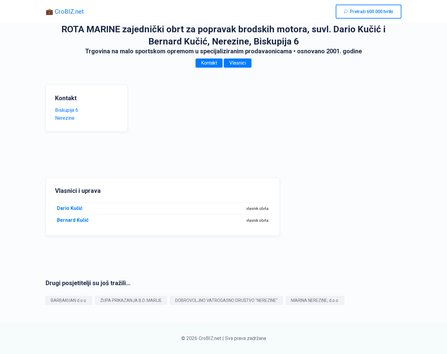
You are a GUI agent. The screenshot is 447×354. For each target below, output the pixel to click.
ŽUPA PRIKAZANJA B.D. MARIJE (131, 300)
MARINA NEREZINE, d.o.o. (315, 300)
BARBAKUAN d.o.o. (69, 300)
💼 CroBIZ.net (65, 11)
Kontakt (209, 63)
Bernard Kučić (72, 220)
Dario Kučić (69, 208)
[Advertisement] (193, 127)
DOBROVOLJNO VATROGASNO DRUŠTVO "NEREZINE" (226, 300)
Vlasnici (237, 63)
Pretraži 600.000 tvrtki (371, 11)
